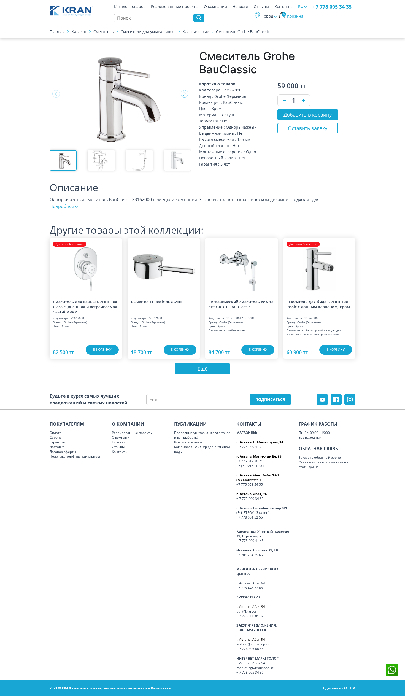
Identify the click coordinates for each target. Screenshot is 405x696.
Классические (196, 31)
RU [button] (300, 6)
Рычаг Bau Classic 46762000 (157, 302)
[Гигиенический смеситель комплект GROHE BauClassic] (241, 266)
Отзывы (261, 6)
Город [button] (267, 16)
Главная (57, 31)
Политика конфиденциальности (76, 456)
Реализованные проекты (174, 6)
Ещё (202, 368)
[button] (184, 94)
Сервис (55, 437)
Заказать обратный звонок (320, 457)
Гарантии (57, 442)
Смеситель (103, 31)
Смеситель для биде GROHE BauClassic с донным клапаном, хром (319, 304)
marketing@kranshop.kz (255, 667)
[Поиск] (198, 18)
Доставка (57, 446)
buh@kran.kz (246, 611)
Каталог (79, 31)
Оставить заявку (307, 128)
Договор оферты (63, 451)
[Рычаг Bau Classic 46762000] (163, 266)
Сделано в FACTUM (339, 688)
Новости (240, 6)
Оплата (55, 432)
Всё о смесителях (188, 442)
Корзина (293, 16)
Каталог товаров (129, 6)
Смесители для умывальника (148, 31)
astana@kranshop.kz (253, 644)
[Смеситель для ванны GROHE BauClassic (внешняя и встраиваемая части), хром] (85, 266)
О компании (215, 6)
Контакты (283, 6)
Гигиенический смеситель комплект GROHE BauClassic (241, 304)
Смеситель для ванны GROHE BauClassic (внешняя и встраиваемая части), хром (85, 306)
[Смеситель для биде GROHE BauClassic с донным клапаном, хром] (319, 266)
